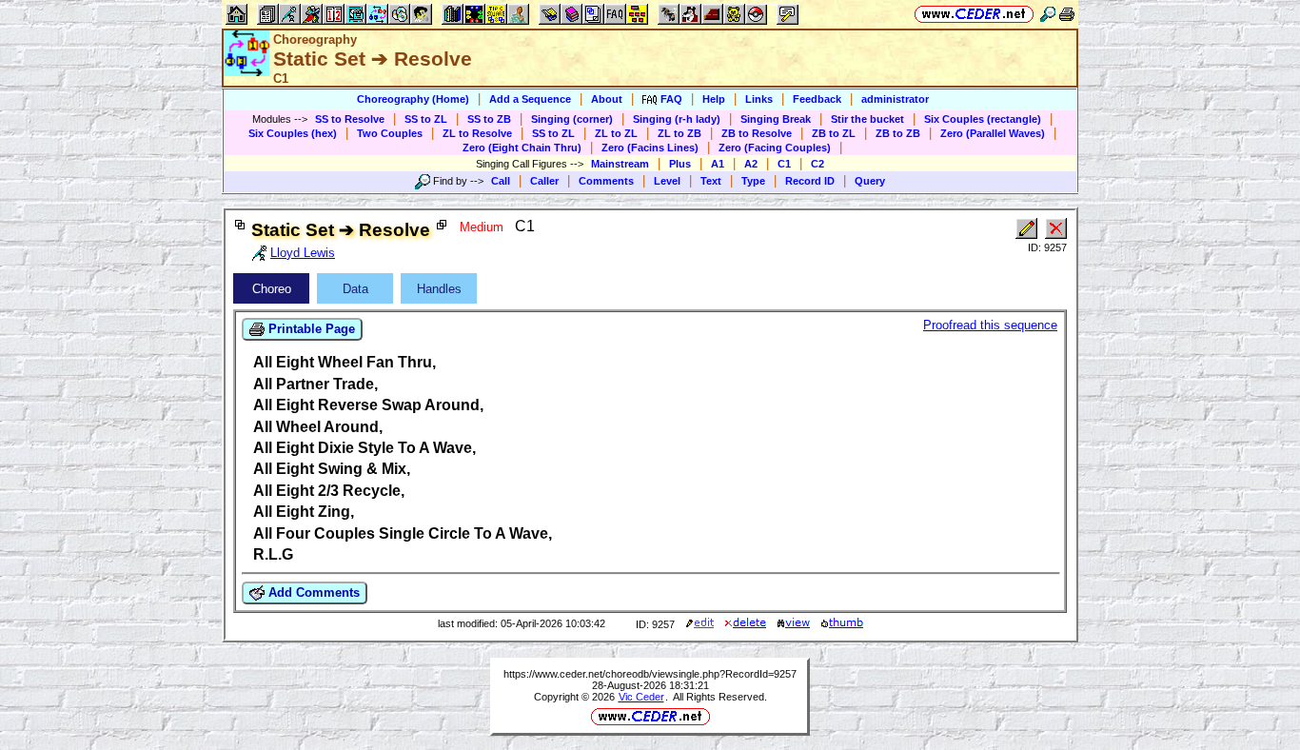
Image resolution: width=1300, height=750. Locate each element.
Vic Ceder (641, 696)
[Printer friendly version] (1066, 14)
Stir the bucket (867, 119)
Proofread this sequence (990, 325)
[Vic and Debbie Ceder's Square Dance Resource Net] (974, 14)
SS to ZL (425, 119)
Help (713, 99)
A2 (751, 163)
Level (667, 181)
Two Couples (390, 133)
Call (500, 181)
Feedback (817, 99)
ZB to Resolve (756, 133)
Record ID (810, 181)
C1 (784, 163)
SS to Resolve (349, 119)
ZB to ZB (898, 133)
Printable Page (310, 329)
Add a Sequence (530, 99)
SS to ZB (489, 119)
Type (753, 181)
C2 (817, 163)
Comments (606, 181)
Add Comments (312, 592)
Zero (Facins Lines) (650, 147)
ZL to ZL (616, 133)
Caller (544, 181)
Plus (680, 163)
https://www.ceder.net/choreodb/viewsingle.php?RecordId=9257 (650, 674)
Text (710, 181)
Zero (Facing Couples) (775, 147)
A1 (717, 163)
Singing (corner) (572, 119)
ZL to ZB (679, 133)
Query (870, 181)
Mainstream (620, 163)
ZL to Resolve (477, 133)
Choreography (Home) (413, 99)
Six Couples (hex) (292, 133)
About (606, 99)
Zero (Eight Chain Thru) (522, 147)
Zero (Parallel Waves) (992, 133)
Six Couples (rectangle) (982, 119)
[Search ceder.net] (1047, 14)
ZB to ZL (834, 133)
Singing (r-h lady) (676, 119)
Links (759, 99)
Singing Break (775, 119)
